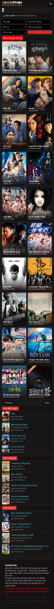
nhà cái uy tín (12, 600)
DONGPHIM (11, 565)
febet (13, 603)
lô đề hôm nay (27, 600)
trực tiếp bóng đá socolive (33, 597)
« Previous (8, 403)
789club (38, 600)
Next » (47, 403)
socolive (9, 597)
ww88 (17, 597)
